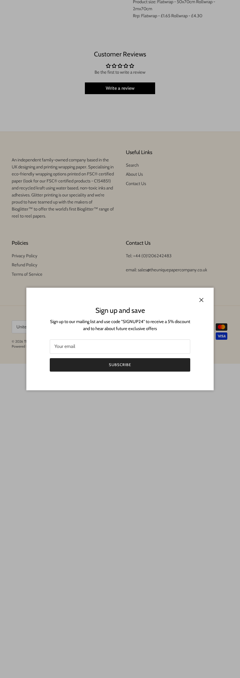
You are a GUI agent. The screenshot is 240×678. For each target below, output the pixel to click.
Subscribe (120, 364)
